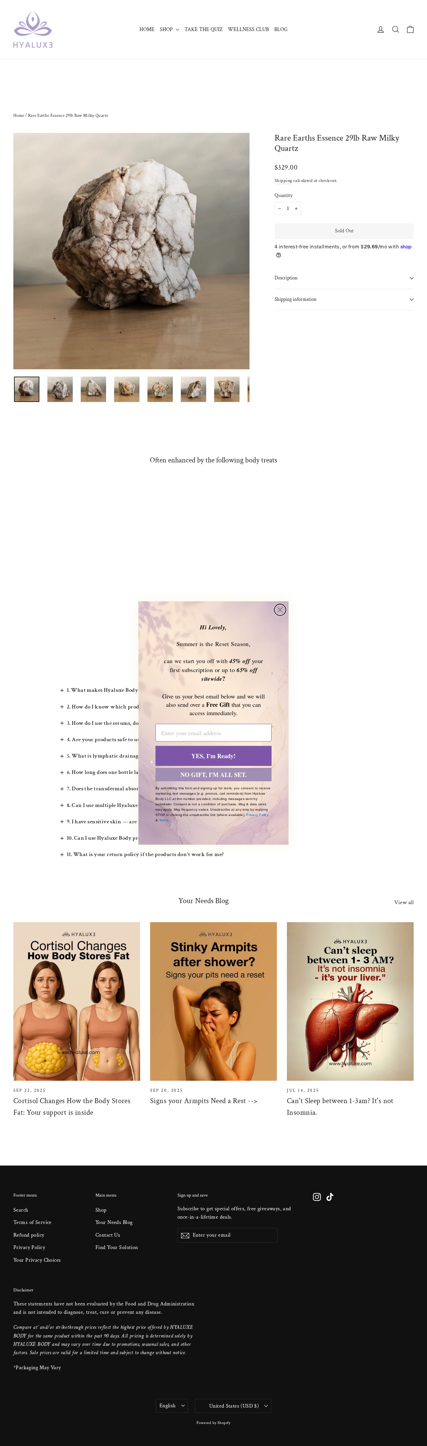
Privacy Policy (257, 815)
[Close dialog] (280, 610)
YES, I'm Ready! (213, 756)
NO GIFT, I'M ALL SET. (213, 774)
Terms (163, 820)
